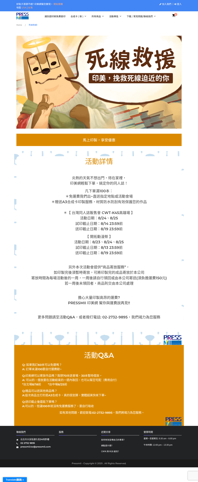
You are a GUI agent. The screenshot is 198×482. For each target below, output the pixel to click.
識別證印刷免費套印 (55, 16)
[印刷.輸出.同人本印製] (22, 18)
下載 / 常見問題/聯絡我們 (140, 16)
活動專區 (113, 16)
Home (19, 24)
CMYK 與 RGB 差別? (110, 451)
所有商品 (96, 16)
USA (24, 7)
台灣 (30, 7)
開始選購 (58, 4)
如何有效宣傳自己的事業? (113, 439)
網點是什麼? (106, 445)
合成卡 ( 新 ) (77, 16)
